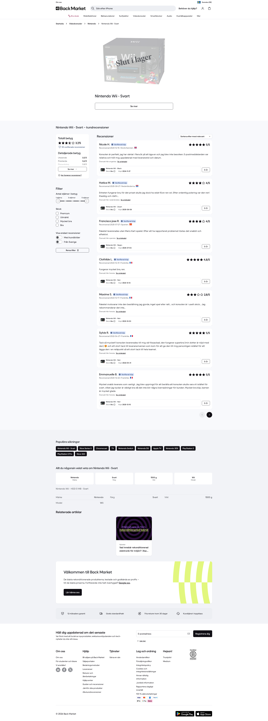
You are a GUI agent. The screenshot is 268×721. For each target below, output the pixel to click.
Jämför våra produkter (92, 688)
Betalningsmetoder (91, 665)
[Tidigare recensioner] (202, 415)
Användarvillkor (143, 657)
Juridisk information (145, 682)
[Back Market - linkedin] (58, 670)
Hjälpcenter (88, 680)
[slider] (58, 201)
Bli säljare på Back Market (93, 657)
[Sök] (93, 8)
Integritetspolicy (143, 665)
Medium (166, 661)
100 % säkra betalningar (146, 694)
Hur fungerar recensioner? (71, 175)
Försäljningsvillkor (144, 661)
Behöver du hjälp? (188, 8)
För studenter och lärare (66, 661)
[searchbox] (135, 8)
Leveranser (87, 669)
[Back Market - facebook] (64, 670)
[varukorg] (209, 8)
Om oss (59, 657)
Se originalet (122, 161)
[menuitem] (89, 16)
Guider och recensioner (93, 684)
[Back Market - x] (70, 670)
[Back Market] (71, 8)
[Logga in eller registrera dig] (202, 8)
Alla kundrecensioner (92, 692)
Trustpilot (167, 657)
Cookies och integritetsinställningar (146, 670)
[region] (134, 537)
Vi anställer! (61, 665)
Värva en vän (114, 657)
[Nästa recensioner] (209, 415)
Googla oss (124, 582)
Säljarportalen (89, 661)
